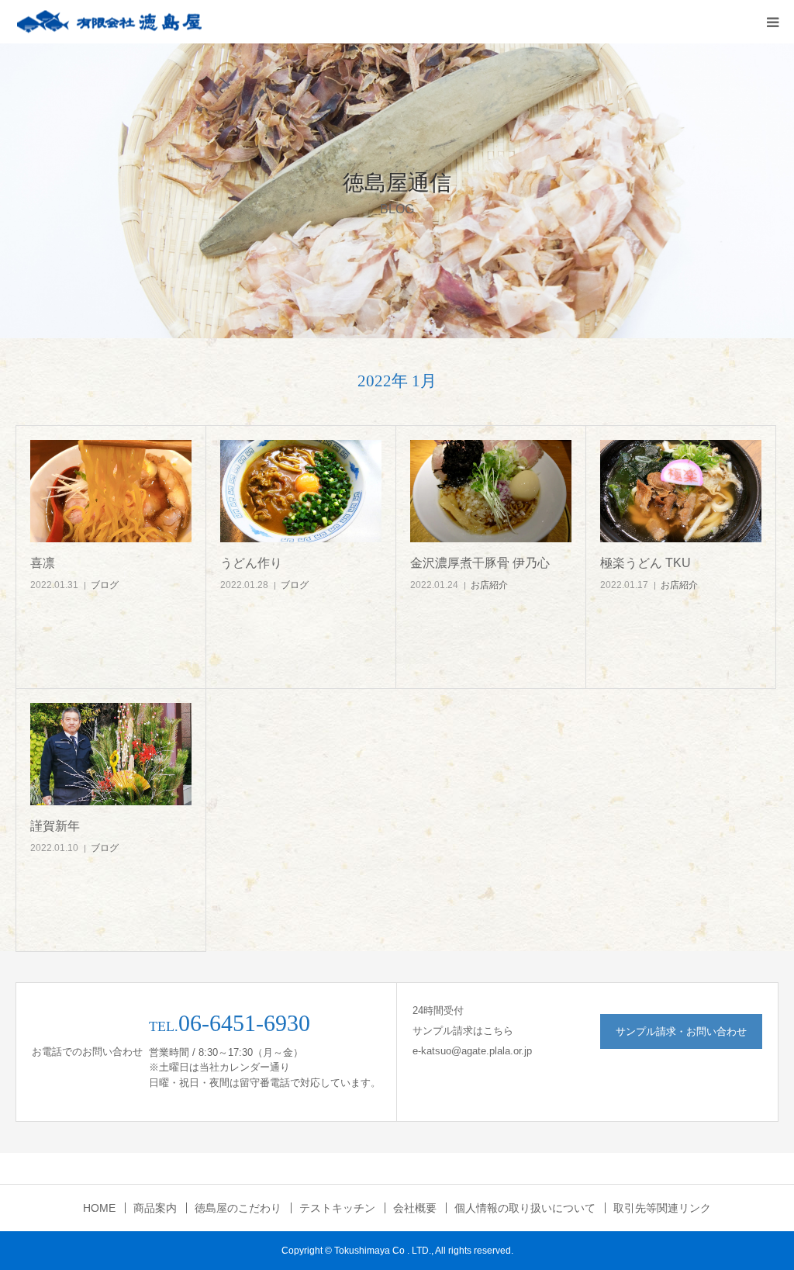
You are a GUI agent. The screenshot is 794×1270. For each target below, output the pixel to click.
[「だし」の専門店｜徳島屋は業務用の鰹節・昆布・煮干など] (109, 22)
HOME (99, 1208)
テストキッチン (337, 1208)
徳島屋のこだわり (238, 1208)
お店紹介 (489, 585)
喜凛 (42, 562)
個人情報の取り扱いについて (525, 1208)
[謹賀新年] (111, 754)
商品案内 (155, 1208)
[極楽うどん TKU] (680, 491)
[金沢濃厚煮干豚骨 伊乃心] (490, 491)
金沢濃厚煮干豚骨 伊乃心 (480, 562)
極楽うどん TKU (645, 562)
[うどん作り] (300, 491)
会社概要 (415, 1208)
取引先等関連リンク (662, 1208)
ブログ (105, 585)
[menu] (772, 21)
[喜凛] (111, 491)
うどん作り (251, 562)
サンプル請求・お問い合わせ (681, 1031)
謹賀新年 (55, 825)
